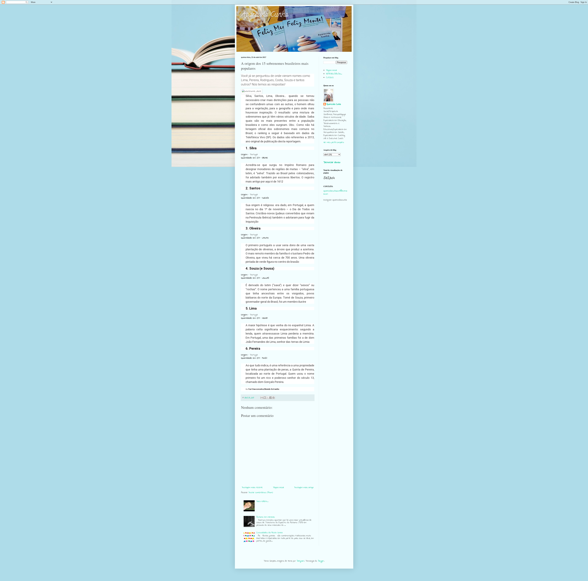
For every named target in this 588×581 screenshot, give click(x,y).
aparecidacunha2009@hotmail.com (335, 192)
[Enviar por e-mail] (261, 397)
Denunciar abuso (331, 162)
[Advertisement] (335, 263)
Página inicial (278, 487)
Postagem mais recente (252, 487)
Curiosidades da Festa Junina (269, 532)
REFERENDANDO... (334, 73)
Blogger (321, 561)
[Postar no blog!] (264, 397)
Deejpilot (300, 561)
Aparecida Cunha (264, 15)
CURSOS (330, 77)
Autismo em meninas (265, 517)
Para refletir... (262, 501)
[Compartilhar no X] (267, 397)
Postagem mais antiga (303, 487)
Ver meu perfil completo (333, 142)
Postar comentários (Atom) (261, 492)
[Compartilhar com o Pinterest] (273, 397)
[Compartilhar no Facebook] (270, 397)
